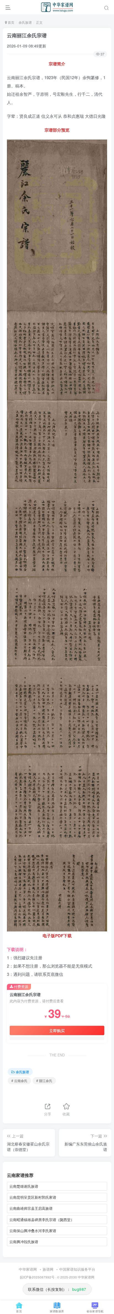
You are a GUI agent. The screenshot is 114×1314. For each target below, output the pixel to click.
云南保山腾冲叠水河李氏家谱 (32, 1230)
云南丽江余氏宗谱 (27, 35)
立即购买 (57, 1030)
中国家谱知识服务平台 (77, 1269)
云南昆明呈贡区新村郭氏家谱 (32, 1197)
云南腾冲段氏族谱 (23, 1241)
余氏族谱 (25, 22)
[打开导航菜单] (8, 7)
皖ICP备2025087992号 (37, 1277)
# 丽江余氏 (44, 1080)
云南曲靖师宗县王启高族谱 (31, 1208)
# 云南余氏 (19, 1080)
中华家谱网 (28, 1269)
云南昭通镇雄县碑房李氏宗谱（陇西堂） (41, 1219)
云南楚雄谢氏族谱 (23, 1186)
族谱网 (48, 1269)
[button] (106, 7)
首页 (10, 22)
